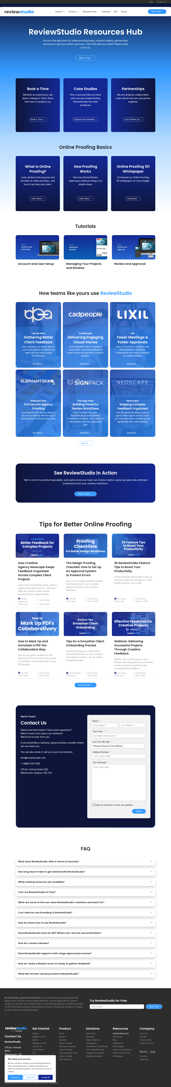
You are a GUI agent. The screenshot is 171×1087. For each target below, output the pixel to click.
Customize (15, 1077)
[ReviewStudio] (19, 11)
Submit (139, 811)
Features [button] (58, 11)
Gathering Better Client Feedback (38, 340)
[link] (85, 32)
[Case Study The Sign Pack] (85, 382)
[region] (30, 1068)
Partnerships (133, 88)
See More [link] (37, 364)
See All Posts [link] (84, 685)
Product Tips (92, 599)
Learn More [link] (36, 198)
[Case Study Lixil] (133, 314)
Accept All (46, 1077)
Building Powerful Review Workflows (85, 406)
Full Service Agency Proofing (38, 406)
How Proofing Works (85, 169)
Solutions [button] (73, 11)
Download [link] (132, 198)
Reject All (30, 1077)
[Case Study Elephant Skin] (38, 382)
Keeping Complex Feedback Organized (132, 406)
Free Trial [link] (156, 11)
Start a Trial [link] (84, 58)
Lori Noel (72, 599)
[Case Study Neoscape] (133, 382)
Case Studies (85, 88)
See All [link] (84, 443)
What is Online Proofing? (38, 169)
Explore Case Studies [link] (84, 119)
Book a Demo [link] (84, 494)
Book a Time (38, 88)
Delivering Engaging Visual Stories (85, 340)
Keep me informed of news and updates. (114, 805)
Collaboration (140, 673)
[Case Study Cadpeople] (85, 314)
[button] (90, 11)
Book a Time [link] (37, 119)
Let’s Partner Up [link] (132, 119)
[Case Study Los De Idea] (38, 314)
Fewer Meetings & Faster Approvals (132, 340)
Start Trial (154, 1006)
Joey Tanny (121, 599)
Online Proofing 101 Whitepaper (133, 169)
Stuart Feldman (75, 673)
